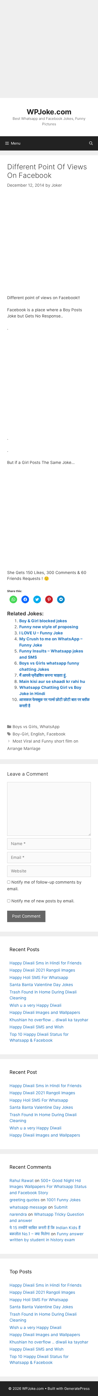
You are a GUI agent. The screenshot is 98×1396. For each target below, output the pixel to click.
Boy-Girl (20, 734)
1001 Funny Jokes (64, 1199)
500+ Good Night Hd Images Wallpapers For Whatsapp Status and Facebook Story (48, 1186)
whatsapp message (28, 1207)
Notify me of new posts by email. (42, 901)
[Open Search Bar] (91, 143)
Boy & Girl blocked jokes (43, 620)
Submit (61, 1207)
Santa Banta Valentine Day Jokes (41, 984)
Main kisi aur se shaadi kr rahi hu (52, 681)
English (37, 734)
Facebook (56, 734)
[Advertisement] (49, 49)
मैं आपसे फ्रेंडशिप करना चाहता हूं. (43, 675)
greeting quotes (24, 1199)
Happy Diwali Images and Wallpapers (45, 1012)
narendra (18, 1214)
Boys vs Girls (25, 726)
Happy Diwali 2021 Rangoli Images (42, 970)
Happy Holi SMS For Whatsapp (39, 977)
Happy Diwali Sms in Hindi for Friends (46, 963)
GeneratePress (77, 1388)
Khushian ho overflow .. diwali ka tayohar (49, 1019)
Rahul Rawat (22, 1180)
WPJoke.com (49, 111)
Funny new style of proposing (48, 626)
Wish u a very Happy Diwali (35, 1005)
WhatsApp (49, 726)
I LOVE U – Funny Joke (41, 633)
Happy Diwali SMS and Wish (37, 1027)
